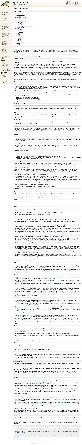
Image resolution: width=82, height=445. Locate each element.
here (35, 435)
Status (3, 77)
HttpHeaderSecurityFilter (19, 410)
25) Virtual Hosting (5, 44)
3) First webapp (5, 18)
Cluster (20, 40)
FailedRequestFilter (58, 236)
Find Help (35, 431)
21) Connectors (4, 39)
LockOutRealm (33, 156)
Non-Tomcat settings (21, 15)
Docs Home (4, 10)
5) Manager (4, 20)
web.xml (18, 43)
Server (20, 30)
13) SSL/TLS (4, 29)
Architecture (4, 79)
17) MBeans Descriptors (6, 34)
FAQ (2, 11)
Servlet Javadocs (5, 65)
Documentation (22, 21)
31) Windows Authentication (5, 54)
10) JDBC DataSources (6, 26)
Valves (20, 37)
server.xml (19, 28)
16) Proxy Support (5, 33)
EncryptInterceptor (71, 357)
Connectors (21, 33)
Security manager (20, 27)
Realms (20, 38)
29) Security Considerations (5, 51)
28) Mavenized (4, 49)
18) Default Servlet (5, 35)
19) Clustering (4, 36)
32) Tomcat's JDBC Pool (6, 56)
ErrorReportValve (55, 308)
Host (20, 34)
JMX (20, 16)
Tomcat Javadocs (5, 64)
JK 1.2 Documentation (6, 70)
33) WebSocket (4, 57)
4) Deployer (4, 19)
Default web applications (22, 17)
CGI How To (56, 405)
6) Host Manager (5, 21)
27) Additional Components (4, 47)
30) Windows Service (5, 52)
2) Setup (3, 17)
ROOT (20, 20)
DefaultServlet (19, 382)
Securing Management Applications (26, 26)
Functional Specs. (5, 81)
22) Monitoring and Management (5, 41)
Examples (21, 22)
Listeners (21, 32)
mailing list (60, 431)
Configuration (4, 63)
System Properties (20, 41)
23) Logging (4, 42)
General (20, 18)
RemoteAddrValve (27, 157)
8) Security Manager (5, 24)
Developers (4, 78)
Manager (21, 23)
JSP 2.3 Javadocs (5, 66)
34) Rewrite (4, 58)
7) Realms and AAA (5, 22)
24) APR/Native (4, 43)
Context (20, 35)
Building (3, 75)
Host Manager (22, 24)
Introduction (19, 13)
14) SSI (3, 30)
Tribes (3, 82)
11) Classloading (5, 27)
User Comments (5, 12)
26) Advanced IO (5, 45)
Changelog (4, 76)
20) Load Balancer (5, 37)
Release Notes (4, 62)
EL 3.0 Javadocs (4, 67)
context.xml (36, 157)
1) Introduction (4, 15)
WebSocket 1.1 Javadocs (6, 69)
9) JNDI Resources (5, 25)
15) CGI (3, 32)
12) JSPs (3, 28)
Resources (34, 287)
